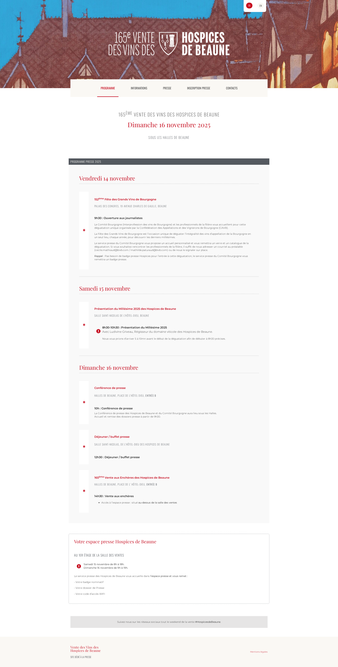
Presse (167, 88)
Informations (139, 88)
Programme (108, 88)
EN (260, 5)
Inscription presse (198, 88)
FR (249, 5)
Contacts (231, 88)
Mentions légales (259, 651)
